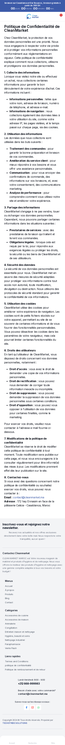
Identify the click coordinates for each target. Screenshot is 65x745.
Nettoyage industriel (15, 640)
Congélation (11, 627)
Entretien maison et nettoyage (20, 631)
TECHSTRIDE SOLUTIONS (14, 723)
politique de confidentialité (18, 665)
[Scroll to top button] (59, 730)
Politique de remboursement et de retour (25, 669)
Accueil (8, 586)
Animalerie (10, 623)
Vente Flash (10, 648)
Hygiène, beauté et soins (17, 636)
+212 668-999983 (29, 683)
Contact (9, 602)
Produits (9, 594)
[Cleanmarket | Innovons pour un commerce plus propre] (32, 16)
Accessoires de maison (16, 619)
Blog (7, 598)
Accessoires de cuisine (16, 615)
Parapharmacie (12, 644)
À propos (9, 590)
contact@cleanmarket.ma (28, 497)
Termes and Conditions (16, 661)
